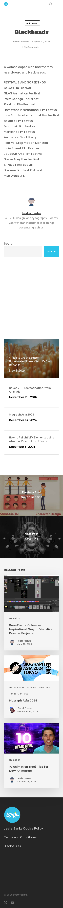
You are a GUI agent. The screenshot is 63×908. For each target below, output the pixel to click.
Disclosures (12, 846)
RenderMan (15, 693)
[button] (57, 4)
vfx (26, 693)
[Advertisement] (31, 298)
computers (44, 687)
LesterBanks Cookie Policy (23, 828)
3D (10, 687)
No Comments (31, 47)
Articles (31, 687)
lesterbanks (22, 41)
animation (32, 23)
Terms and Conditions (20, 837)
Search (9, 243)
